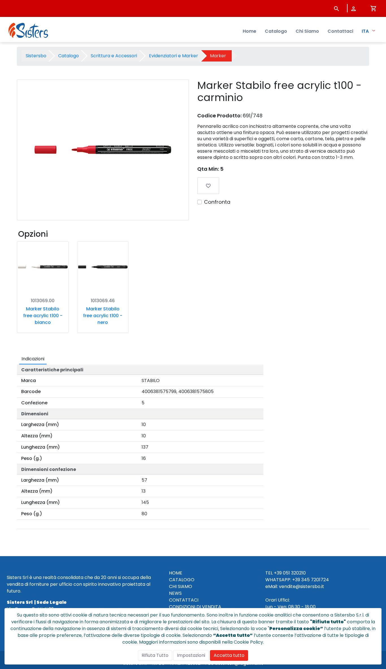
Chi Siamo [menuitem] (307, 31)
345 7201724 (315, 579)
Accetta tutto (229, 655)
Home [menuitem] (249, 31)
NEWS (175, 593)
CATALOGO (181, 579)
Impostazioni (191, 655)
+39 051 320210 (290, 573)
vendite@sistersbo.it (301, 586)
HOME (175, 573)
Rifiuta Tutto (155, 655)
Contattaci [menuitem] (340, 31)
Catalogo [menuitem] (276, 31)
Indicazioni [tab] (32, 359)
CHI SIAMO (180, 586)
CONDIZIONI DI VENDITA (195, 607)
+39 (296, 579)
